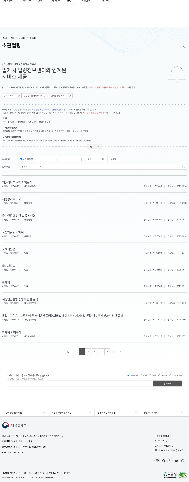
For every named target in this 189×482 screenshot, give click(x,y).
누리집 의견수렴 (63, 473)
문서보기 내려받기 (163, 445)
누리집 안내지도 (49, 473)
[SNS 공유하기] (184, 46)
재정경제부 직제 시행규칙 (17, 182)
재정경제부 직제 (11, 199)
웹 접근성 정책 (35, 473)
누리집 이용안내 (162, 436)
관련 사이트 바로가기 (152, 412)
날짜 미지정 (27, 159)
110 (31, 446)
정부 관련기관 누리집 (14, 412)
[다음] (114, 352)
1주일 (89, 159)
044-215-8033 (15, 452)
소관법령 (33, 38)
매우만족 (134, 375)
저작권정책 (23, 473)
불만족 (164, 375)
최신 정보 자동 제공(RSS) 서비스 (169, 450)
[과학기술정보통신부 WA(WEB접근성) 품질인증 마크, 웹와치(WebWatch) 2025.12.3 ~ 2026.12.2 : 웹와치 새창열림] (182, 475)
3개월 (113, 159)
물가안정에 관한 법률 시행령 (18, 215)
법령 (13, 38)
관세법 (6, 282)
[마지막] (121, 352)
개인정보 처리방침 (9, 473)
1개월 (101, 159)
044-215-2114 (18, 441)
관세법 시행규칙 (11, 332)
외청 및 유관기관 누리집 (61, 412)
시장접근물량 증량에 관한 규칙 (20, 299)
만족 (145, 375)
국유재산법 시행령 (12, 232)
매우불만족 (177, 375)
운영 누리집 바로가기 (106, 412)
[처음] (68, 352)
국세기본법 (8, 249)
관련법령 (22, 38)
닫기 (92, 146)
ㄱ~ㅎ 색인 (159, 440)
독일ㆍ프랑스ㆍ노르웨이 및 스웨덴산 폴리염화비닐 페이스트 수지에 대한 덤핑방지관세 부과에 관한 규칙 (62, 315)
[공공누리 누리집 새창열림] (170, 475)
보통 (154, 375)
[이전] (75, 352)
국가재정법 (8, 265)
